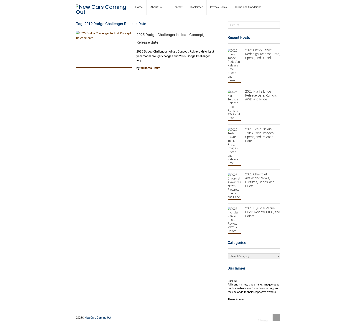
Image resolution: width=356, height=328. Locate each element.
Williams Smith (150, 68)
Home (139, 7)
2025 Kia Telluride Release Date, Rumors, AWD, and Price (261, 95)
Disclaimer (196, 7)
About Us (156, 7)
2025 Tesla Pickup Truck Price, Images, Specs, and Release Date (259, 135)
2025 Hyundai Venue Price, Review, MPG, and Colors (262, 212)
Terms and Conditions (248, 7)
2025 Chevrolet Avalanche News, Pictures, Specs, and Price (259, 180)
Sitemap (263, 320)
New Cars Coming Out (98, 317)
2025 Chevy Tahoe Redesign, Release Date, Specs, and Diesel (262, 54)
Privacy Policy (218, 7)
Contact (177, 7)
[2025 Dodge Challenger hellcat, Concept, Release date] (104, 49)
